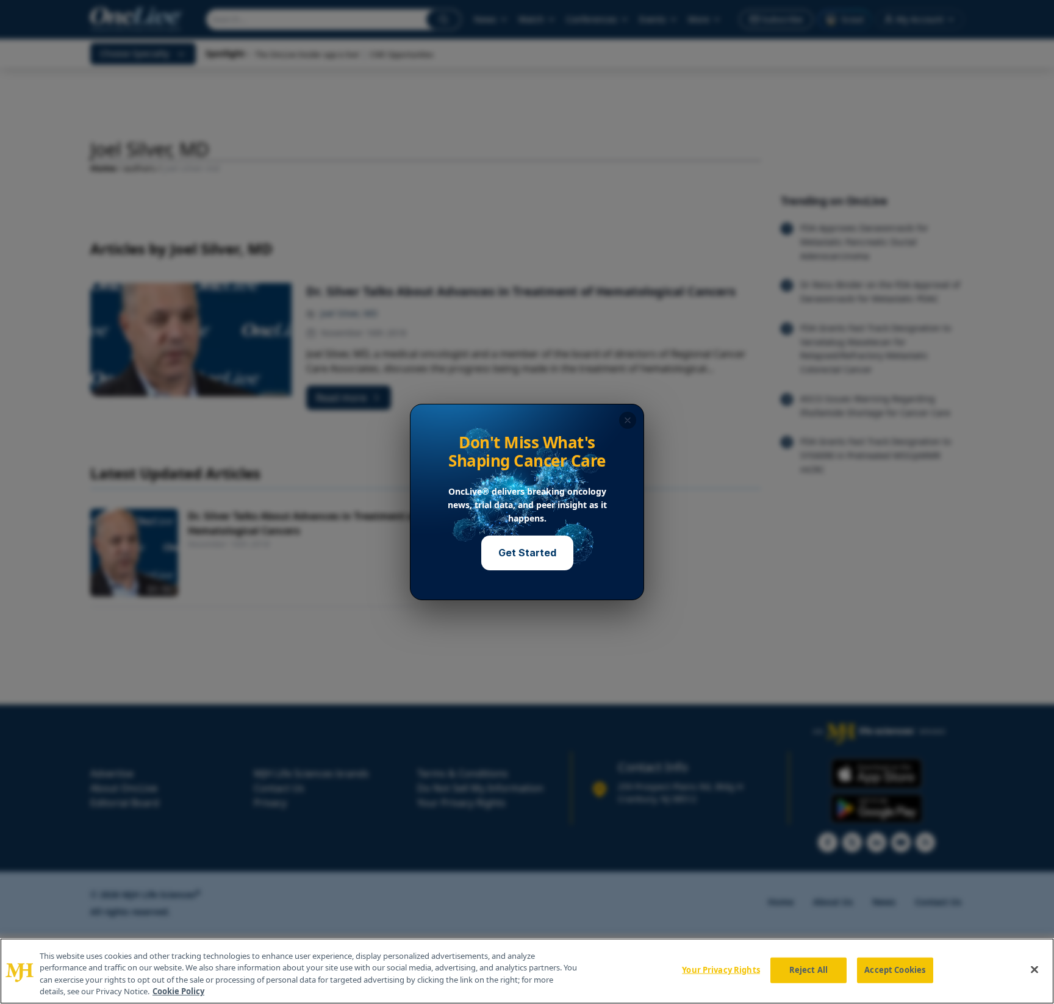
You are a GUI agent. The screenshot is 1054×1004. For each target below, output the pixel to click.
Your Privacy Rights (720, 969)
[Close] (1034, 969)
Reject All (808, 969)
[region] (527, 971)
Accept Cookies (894, 969)
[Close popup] (627, 420)
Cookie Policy (178, 991)
